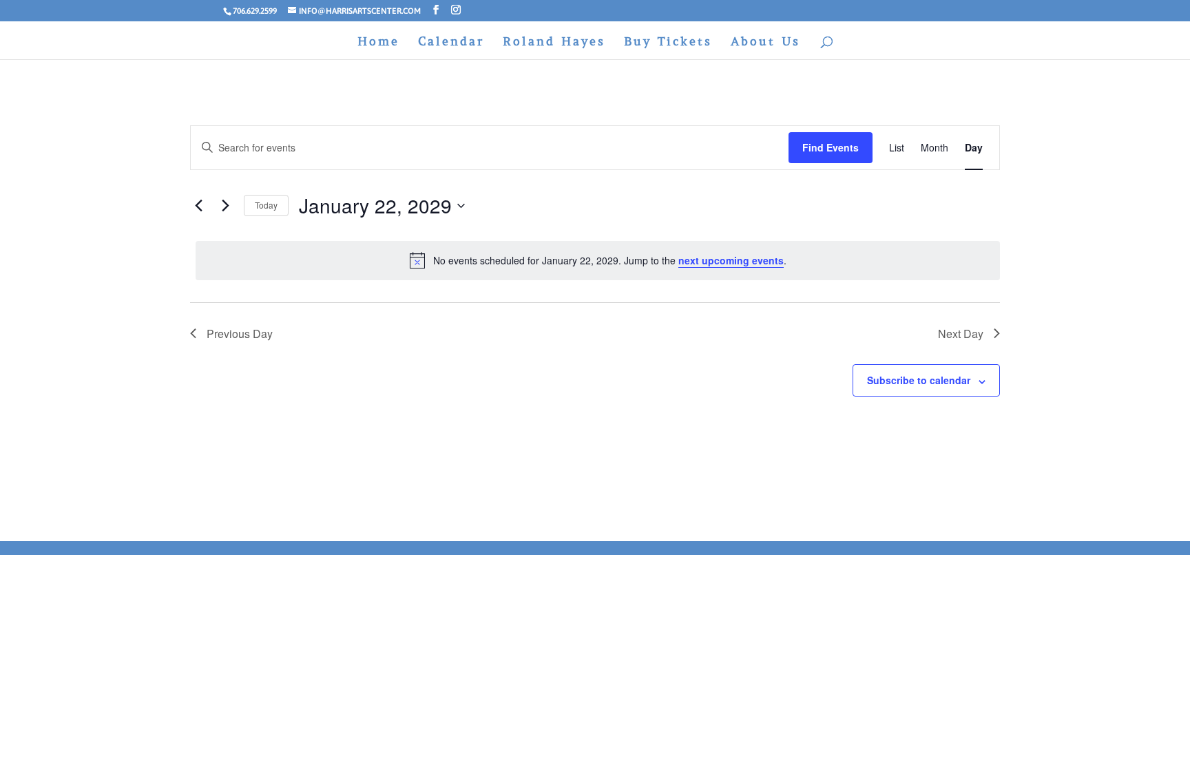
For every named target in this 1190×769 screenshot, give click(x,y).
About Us (765, 42)
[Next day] (225, 206)
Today (266, 205)
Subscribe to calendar (918, 380)
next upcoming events (731, 260)
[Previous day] (198, 206)
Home (378, 42)
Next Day (960, 333)
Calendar (451, 42)
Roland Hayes (554, 42)
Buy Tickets (668, 42)
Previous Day (240, 333)
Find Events (830, 147)
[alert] (598, 260)
